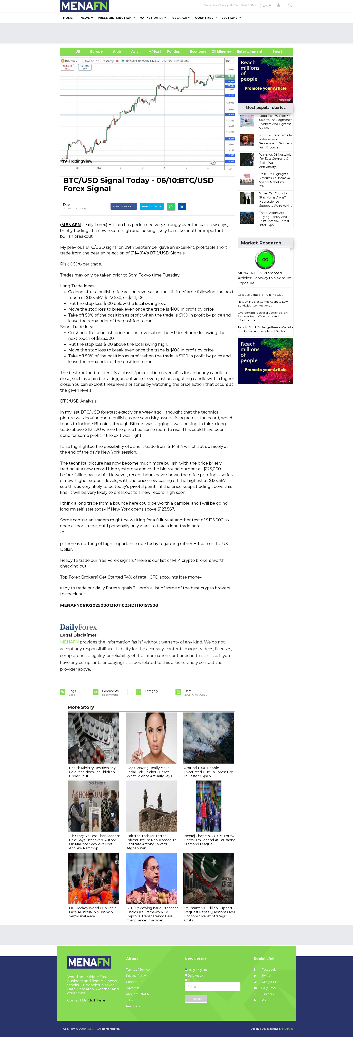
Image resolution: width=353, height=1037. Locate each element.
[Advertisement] (178, 33)
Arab (117, 52)
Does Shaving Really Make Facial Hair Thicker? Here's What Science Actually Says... (150, 772)
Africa (153, 52)
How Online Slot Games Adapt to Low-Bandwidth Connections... (263, 303)
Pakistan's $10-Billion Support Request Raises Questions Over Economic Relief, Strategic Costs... (209, 914)
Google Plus (270, 982)
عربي (267, 5)
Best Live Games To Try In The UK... (260, 294)
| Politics (172, 52)
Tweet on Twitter (152, 206)
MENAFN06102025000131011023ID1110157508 (109, 605)
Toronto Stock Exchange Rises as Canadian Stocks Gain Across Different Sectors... (266, 329)
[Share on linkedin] (182, 206)
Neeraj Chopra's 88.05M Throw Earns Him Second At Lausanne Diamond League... (209, 840)
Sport (274, 52)
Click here (96, 1000)
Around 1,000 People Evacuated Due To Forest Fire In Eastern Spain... (208, 772)
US (72, 52)
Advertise (133, 988)
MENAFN (71, 224)
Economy (198, 52)
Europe (96, 52)
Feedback (133, 1006)
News (85, 18)
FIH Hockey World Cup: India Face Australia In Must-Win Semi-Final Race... (92, 912)
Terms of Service (138, 969)
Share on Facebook (124, 206)
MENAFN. (92, 1028)
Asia (135, 52)
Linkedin (267, 994)
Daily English (197, 970)
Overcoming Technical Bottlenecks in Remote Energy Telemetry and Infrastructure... (263, 316)
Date (67, 205)
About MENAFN (137, 994)
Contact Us (134, 982)
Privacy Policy (136, 976)
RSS (264, 1000)
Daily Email (269, 988)
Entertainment (243, 52)
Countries (204, 18)
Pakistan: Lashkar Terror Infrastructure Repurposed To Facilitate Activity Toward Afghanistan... (151, 842)
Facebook (268, 969)
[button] (278, 5)
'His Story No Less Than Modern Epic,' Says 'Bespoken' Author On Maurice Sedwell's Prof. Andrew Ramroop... (94, 842)
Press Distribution (115, 18)
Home (68, 18)
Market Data (151, 18)
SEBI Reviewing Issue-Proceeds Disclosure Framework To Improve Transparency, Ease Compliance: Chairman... (152, 914)
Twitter (266, 976)
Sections (229, 18)
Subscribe (196, 999)
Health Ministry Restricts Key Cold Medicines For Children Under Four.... (92, 772)
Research (179, 18)
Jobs (129, 1000)
